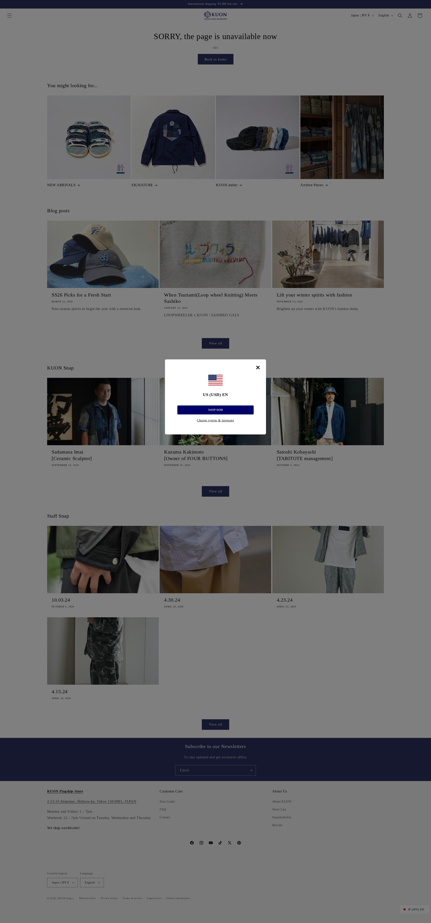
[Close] (258, 367)
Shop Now (215, 410)
